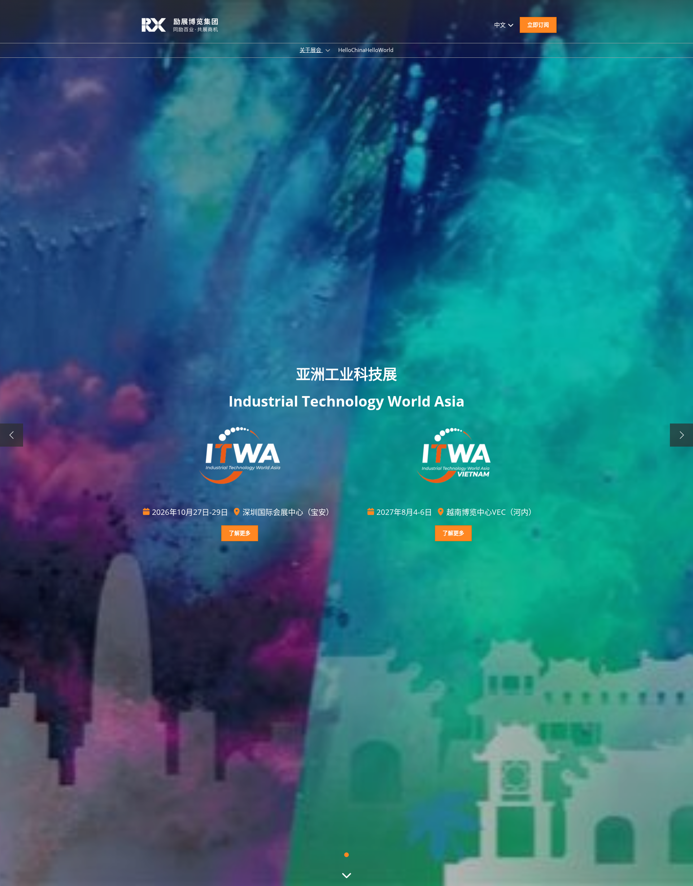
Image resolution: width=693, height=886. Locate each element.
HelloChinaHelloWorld (365, 49)
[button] (538, 25)
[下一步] (681, 435)
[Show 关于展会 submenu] (327, 50)
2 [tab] (346, 854)
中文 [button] (500, 25)
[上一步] (11, 435)
